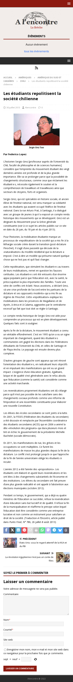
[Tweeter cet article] (12, 530)
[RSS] (37, 68)
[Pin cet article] (24, 530)
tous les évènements (36, 51)
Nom (6, 619)
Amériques (25, 77)
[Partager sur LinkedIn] (18, 530)
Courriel (7, 629)
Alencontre (30, 107)
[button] (68, 3)
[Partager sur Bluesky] (60, 530)
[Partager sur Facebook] (6, 530)
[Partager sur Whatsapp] (42, 530)
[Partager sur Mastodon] (48, 530)
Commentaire (11, 594)
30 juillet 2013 (13, 107)
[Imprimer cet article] (36, 530)
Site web (8, 639)
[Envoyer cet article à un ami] (30, 530)
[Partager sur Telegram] (54, 530)
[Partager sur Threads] (66, 530)
